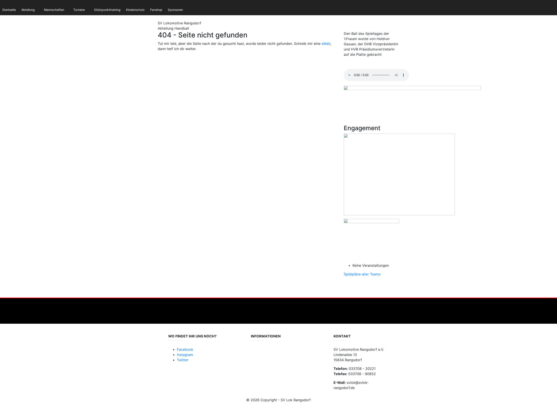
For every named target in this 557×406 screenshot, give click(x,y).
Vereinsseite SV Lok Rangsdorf (272, 360)
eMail (326, 43)
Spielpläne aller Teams (362, 274)
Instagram (185, 354)
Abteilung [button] (28, 10)
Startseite (9, 10)
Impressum (259, 356)
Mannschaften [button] (54, 10)
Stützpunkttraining (107, 10)
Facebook (185, 349)
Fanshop (156, 10)
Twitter (182, 360)
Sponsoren (175, 10)
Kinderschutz (135, 10)
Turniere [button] (79, 10)
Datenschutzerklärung (266, 352)
